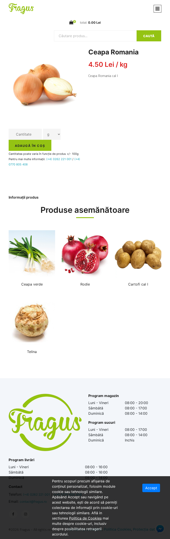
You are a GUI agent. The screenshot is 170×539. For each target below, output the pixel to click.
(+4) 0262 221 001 (58, 159)
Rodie (85, 284)
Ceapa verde (32, 284)
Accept (151, 488)
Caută (149, 36)
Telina (32, 351)
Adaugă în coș (30, 146)
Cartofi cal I (138, 284)
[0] (71, 22)
